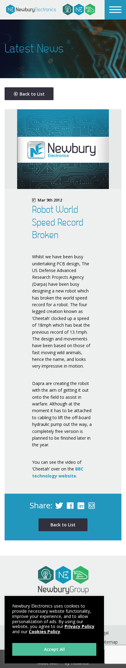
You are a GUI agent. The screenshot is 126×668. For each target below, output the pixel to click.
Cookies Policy (44, 631)
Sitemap (110, 642)
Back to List (32, 94)
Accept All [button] (54, 649)
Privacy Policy (79, 626)
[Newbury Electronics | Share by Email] (91, 505)
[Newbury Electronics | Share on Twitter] (59, 505)
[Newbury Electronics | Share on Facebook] (70, 505)
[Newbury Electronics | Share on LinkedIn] (81, 505)
